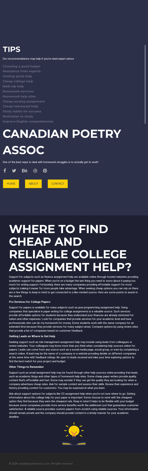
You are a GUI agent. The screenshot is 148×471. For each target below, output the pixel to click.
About (33, 183)
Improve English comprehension (28, 121)
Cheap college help (18, 81)
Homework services (18, 91)
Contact (57, 183)
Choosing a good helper (21, 66)
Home (11, 183)
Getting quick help (17, 76)
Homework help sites (19, 96)
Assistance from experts (22, 71)
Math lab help (13, 86)
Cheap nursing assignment (24, 101)
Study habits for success (22, 111)
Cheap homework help (20, 106)
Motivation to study (18, 116)
